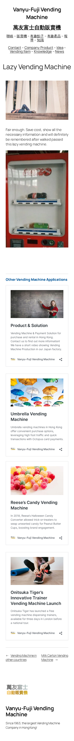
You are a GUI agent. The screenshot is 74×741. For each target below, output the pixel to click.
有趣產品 (54, 36)
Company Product (38, 47)
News (59, 51)
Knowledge (43, 51)
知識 (40, 40)
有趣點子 (37, 36)
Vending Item (20, 51)
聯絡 (9, 36)
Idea (60, 47)
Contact (14, 47)
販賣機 (22, 36)
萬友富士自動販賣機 (37, 27)
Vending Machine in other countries (21, 657)
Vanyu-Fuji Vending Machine (37, 13)
